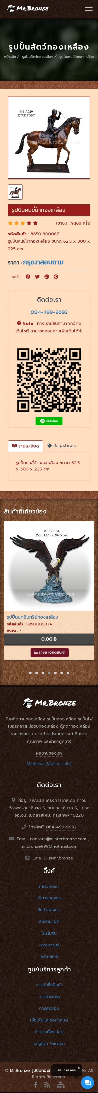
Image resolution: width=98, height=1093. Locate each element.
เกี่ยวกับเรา (49, 886)
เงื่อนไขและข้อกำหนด (49, 1020)
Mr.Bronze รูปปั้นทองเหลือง (35, 1070)
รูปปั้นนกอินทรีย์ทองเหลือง (32, 616)
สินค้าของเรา (49, 910)
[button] (30, 673)
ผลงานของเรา (49, 753)
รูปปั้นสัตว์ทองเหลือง (37, 56)
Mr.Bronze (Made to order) (49, 763)
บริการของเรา (49, 898)
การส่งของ (49, 1008)
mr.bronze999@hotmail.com (49, 846)
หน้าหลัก (10, 56)
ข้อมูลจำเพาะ (64, 446)
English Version (49, 1043)
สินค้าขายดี (49, 921)
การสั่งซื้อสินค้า (49, 985)
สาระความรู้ (49, 945)
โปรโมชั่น (49, 933)
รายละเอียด (28, 446)
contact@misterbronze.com (58, 839)
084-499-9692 (49, 312)
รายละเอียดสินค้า (51, 652)
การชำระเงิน (49, 997)
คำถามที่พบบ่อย (49, 1032)
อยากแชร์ (49, 956)
